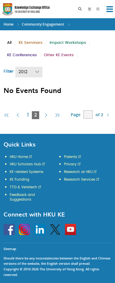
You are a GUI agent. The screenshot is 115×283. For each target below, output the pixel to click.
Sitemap (10, 249)
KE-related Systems (26, 172)
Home (9, 24)
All (9, 43)
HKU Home (19, 157)
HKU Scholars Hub (25, 164)
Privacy (70, 164)
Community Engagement (43, 24)
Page (75, 114)
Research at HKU (78, 172)
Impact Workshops (68, 43)
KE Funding (19, 179)
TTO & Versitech (23, 187)
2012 (23, 72)
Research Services (79, 179)
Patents (70, 157)
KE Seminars (30, 43)
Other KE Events (59, 55)
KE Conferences (22, 55)
